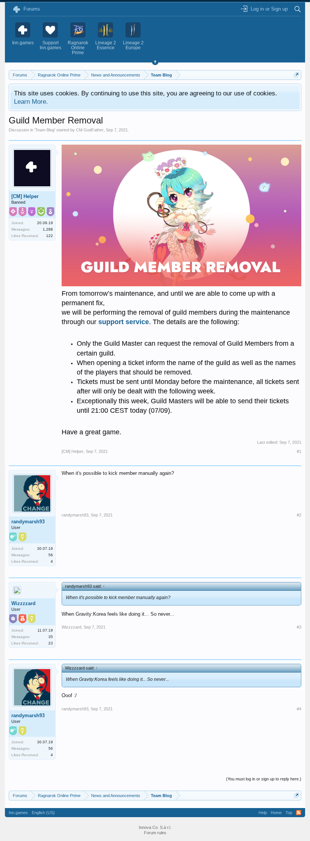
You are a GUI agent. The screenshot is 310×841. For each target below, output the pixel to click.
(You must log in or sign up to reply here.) (263, 779)
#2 (299, 515)
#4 (299, 709)
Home (276, 812)
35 (50, 637)
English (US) (43, 812)
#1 (299, 451)
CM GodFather (90, 130)
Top (288, 812)
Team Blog (44, 130)
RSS (298, 812)
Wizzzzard (23, 603)
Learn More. (31, 101)
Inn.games (18, 812)
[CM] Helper (25, 196)
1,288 (48, 229)
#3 (299, 627)
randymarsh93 (28, 521)
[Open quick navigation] (296, 74)
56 (50, 555)
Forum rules (155, 832)
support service (123, 322)
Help (263, 812)
